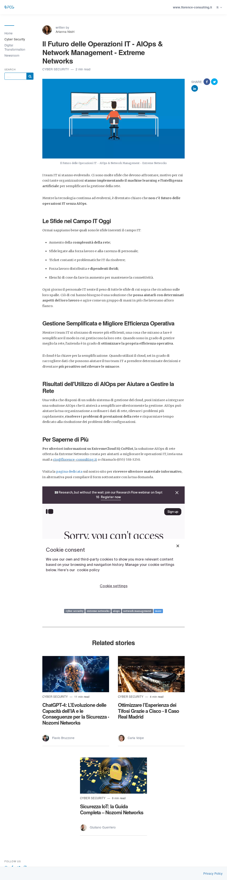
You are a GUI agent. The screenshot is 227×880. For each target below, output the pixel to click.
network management (137, 610)
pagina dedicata (69, 472)
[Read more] (75, 674)
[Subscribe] (29, 76)
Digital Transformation (14, 47)
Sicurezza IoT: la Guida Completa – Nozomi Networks (111, 809)
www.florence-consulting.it (192, 7)
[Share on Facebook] (207, 81)
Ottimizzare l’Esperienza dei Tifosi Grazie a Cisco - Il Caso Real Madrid (148, 710)
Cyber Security (14, 39)
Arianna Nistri (65, 31)
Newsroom (11, 55)
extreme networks (98, 610)
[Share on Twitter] (214, 81)
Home (8, 33)
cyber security (74, 610)
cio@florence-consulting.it (75, 460)
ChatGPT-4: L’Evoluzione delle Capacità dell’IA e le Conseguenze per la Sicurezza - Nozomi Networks (75, 713)
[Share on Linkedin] (194, 88)
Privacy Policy (213, 873)
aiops (116, 610)
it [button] (218, 7)
